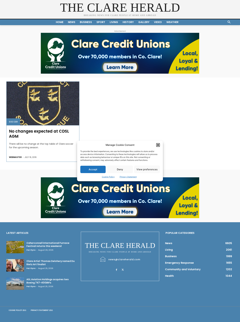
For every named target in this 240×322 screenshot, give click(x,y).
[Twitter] (122, 270)
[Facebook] (116, 270)
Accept (93, 169)
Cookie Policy (108, 177)
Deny (120, 169)
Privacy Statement (128, 177)
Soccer (13, 121)
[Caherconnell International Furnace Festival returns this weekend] (15, 247)
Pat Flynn (31, 250)
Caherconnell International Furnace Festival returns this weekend (47, 244)
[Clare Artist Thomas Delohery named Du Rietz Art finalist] (15, 265)
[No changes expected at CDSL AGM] (43, 103)
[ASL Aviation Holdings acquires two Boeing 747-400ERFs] (15, 283)
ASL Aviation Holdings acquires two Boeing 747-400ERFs (47, 281)
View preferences (147, 169)
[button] (158, 145)
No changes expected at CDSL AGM (39, 134)
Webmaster (15, 157)
